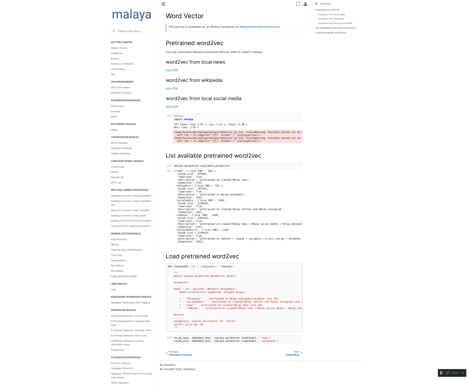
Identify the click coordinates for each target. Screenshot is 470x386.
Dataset (115, 58)
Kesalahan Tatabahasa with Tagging (130, 302)
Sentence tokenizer (121, 148)
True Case (116, 255)
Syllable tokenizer (120, 153)
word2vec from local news (331, 14)
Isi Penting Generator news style (129, 335)
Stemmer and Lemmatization (126, 249)
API (113, 74)
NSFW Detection (120, 382)
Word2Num (117, 271)
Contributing (118, 69)
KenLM (114, 172)
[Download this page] (305, 4)
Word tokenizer (119, 142)
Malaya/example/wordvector (259, 27)
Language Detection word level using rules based (131, 375)
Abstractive (117, 106)
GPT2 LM (116, 182)
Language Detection (122, 368)
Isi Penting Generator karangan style (131, 330)
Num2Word (117, 265)
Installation (117, 53)
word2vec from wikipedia (331, 18)
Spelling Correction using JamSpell (130, 210)
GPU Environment (120, 87)
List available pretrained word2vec (335, 27)
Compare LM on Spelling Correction (130, 226)
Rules (114, 116)
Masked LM (117, 177)
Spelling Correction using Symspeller (131, 220)
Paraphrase (117, 349)
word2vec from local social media (335, 23)
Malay (114, 129)
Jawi (113, 289)
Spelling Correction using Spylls (128, 215)
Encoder (115, 111)
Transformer (117, 166)
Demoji (114, 244)
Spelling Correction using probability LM (131, 203)
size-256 (172, 70)
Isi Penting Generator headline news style (130, 323)
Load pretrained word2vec (330, 32)
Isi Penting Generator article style (129, 315)
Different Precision (121, 92)
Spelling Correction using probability (131, 195)
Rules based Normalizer (124, 276)
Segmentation (118, 260)
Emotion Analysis (120, 363)
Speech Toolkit (119, 48)
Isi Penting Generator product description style (127, 342)
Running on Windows (122, 63)
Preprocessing (119, 239)
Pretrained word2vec (327, 9)
